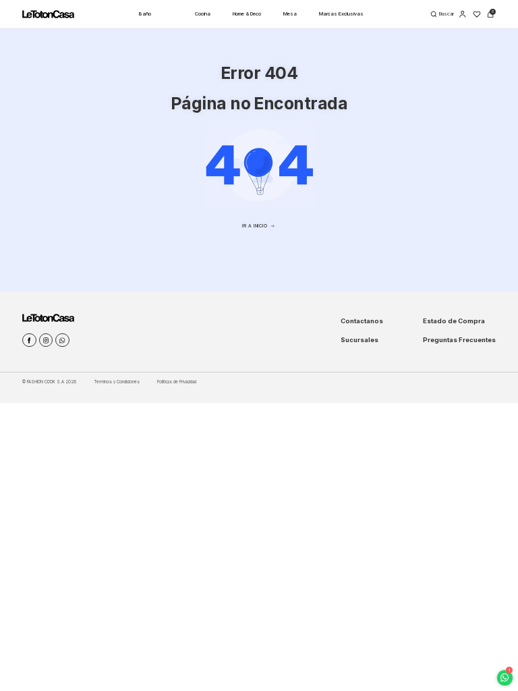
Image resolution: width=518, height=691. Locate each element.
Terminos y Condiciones (117, 381)
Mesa (290, 14)
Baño (145, 14)
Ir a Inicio (254, 226)
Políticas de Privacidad (176, 381)
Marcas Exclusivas (341, 14)
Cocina (202, 14)
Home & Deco (247, 14)
